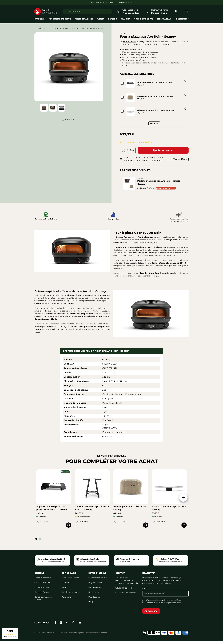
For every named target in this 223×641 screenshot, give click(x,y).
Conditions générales (70, 592)
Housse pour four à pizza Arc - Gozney (155, 96)
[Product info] (185, 80)
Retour (64, 587)
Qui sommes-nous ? (97, 578)
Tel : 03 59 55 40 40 (123, 588)
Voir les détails (180, 159)
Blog (90, 602)
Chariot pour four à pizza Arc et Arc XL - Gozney (92, 508)
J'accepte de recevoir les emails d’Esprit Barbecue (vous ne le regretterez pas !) (164, 601)
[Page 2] (40, 539)
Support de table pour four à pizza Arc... (156, 82)
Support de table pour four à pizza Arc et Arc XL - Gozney (51, 508)
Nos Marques (94, 592)
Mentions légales (76, 633)
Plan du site (62, 633)
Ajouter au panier (163, 150)
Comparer (69, 119)
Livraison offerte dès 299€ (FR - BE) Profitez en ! (111, 2)
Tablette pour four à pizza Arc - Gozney (155, 110)
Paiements (66, 597)
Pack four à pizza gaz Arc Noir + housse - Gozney (159, 182)
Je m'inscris (151, 611)
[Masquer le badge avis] (16, 630)
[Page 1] (36, 539)
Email (145, 588)
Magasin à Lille (95, 582)
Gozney (123, 33)
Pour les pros (94, 597)
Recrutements (94, 587)
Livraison (65, 582)
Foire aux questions (70, 578)
